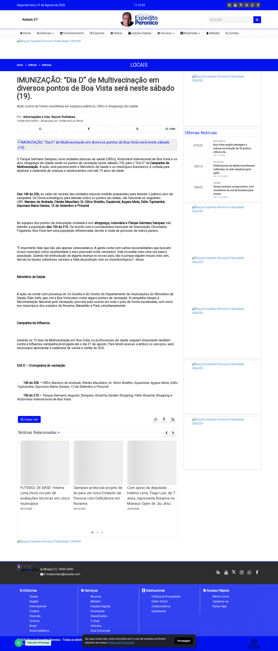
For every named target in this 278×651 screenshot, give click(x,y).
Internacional (38, 606)
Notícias (46, 65)
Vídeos (117, 33)
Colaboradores (161, 606)
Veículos (96, 625)
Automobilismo (39, 630)
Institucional (155, 590)
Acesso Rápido (217, 590)
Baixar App (220, 606)
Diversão (35, 616)
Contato (233, 33)
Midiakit (214, 33)
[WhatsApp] (19, 643)
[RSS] (229, 5)
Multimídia (190, 33)
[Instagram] (246, 5)
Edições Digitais (141, 33)
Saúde (34, 596)
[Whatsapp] (252, 5)
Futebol (34, 611)
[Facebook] (257, 5)
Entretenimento (73, 33)
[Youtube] (235, 5)
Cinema (34, 621)
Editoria (32, 65)
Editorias (45, 33)
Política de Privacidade (166, 596)
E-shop (95, 621)
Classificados (99, 616)
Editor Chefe (160, 601)
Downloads (98, 611)
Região (34, 601)
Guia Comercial (100, 630)
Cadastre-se (221, 601)
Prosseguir (183, 640)
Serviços (166, 33)
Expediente (159, 611)
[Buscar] (257, 19)
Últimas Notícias (201, 132)
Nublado (29, 19)
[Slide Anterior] (166, 432)
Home (27, 33)
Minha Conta (221, 596)
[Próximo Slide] (173, 432)
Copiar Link (30, 419)
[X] (240, 5)
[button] (92, 532)
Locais (139, 65)
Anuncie (96, 596)
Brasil (33, 625)
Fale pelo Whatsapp (38, 642)
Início (20, 65)
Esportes (98, 33)
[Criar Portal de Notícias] (254, 643)
